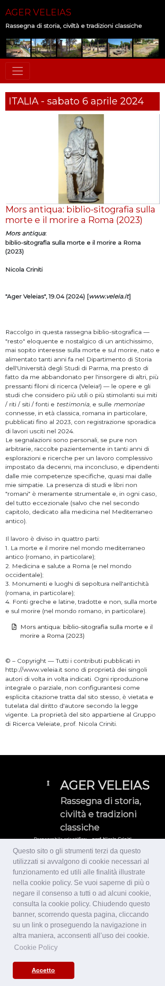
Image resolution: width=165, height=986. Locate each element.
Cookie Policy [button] (36, 947)
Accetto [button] (43, 970)
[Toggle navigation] (17, 71)
